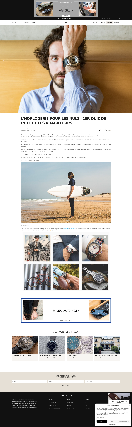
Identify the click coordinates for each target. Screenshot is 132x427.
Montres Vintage (52, 405)
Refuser (112, 421)
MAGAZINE (109, 22)
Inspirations (35, 22)
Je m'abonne (66, 386)
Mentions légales (112, 424)
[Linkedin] (106, 130)
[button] (129, 405)
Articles (95, 22)
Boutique (116, 22)
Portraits (34, 24)
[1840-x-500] (66, 322)
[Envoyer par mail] (109, 130)
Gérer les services (100, 417)
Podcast (87, 402)
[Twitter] (100, 130)
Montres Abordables (54, 408)
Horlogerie (23, 130)
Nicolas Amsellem (37, 129)
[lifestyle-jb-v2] (66, 8)
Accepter (101, 421)
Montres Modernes (16, 24)
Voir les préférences (124, 421)
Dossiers (87, 405)
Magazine (87, 408)
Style (20, 22)
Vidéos (87, 399)
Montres (14, 22)
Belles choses (70, 408)
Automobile (26, 22)
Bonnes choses (71, 411)
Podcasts (102, 22)
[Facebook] (103, 130)
